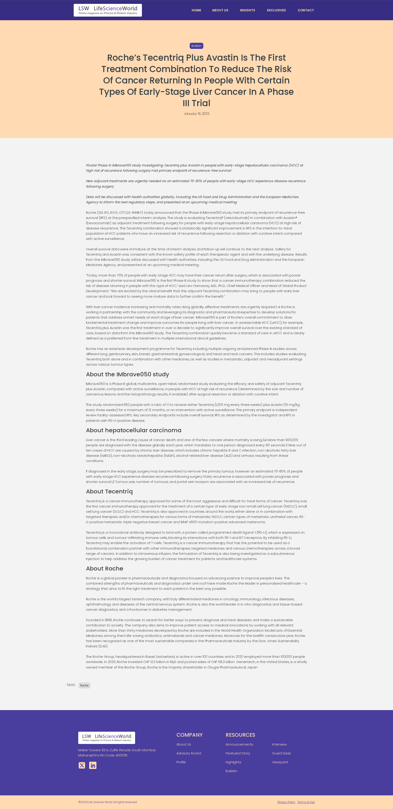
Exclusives (276, 10)
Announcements (239, 744)
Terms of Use (306, 802)
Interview (279, 744)
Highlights (233, 762)
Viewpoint (280, 762)
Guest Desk (281, 753)
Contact (306, 10)
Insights (247, 10)
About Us (220, 10)
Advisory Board (188, 753)
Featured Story (238, 753)
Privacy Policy (286, 802)
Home (196, 10)
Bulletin (196, 46)
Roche (84, 685)
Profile (181, 762)
